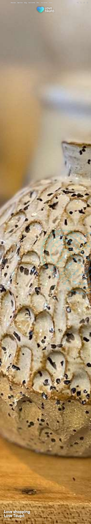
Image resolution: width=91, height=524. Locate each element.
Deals (50, 2)
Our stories (44, 2)
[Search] (81, 2)
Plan (38, 2)
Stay (25, 2)
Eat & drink (32, 2)
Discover (13, 2)
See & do (20, 2)
